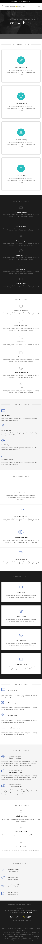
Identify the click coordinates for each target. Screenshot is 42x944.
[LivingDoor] (13, 6)
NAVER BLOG (14, 920)
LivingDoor (32, 940)
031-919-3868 (13, 1)
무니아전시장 (28, 920)
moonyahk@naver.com (26, 1)
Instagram (21, 920)
